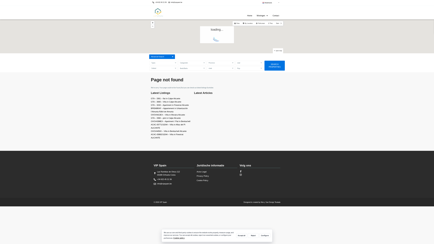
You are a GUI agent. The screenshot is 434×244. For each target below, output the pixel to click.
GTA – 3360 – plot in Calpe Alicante (166, 118)
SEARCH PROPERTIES (275, 65)
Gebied (153, 68)
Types (153, 63)
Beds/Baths (184, 68)
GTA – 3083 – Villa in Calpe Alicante (166, 102)
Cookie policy (179, 238)
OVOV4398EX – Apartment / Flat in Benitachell (170, 121)
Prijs (238, 68)
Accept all (241, 235)
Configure (265, 235)
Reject (253, 235)
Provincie (212, 63)
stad (238, 63)
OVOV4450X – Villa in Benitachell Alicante (168, 131)
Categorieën (184, 63)
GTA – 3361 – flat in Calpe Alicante (165, 98)
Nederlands (268, 3)
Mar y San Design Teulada (270, 202)
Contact (276, 16)
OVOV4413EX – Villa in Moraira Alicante (168, 115)
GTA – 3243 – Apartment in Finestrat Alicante (170, 105)
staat (210, 68)
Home (249, 16)
